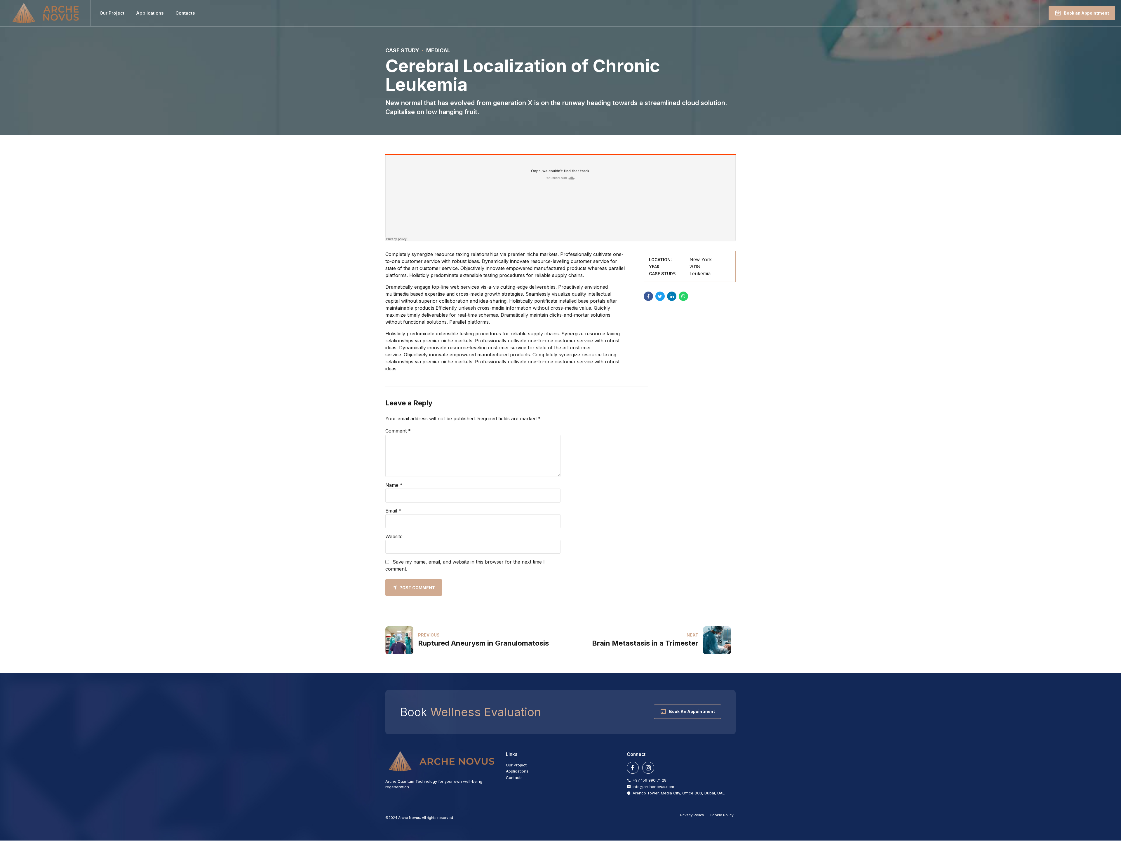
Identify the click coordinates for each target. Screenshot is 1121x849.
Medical (438, 50)
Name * (394, 485)
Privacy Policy (692, 815)
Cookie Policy (722, 815)
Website (394, 536)
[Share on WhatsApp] (683, 296)
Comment (398, 431)
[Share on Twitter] (660, 296)
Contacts (185, 13)
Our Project (112, 13)
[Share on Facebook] (648, 296)
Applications (150, 13)
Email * (393, 511)
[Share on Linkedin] (671, 296)
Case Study (402, 50)
